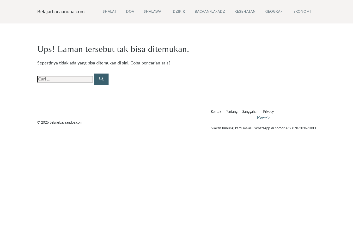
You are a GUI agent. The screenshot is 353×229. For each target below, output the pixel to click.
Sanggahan (250, 112)
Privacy (268, 112)
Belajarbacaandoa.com (61, 11)
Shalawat (153, 11)
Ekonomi (302, 11)
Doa (130, 11)
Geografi (274, 11)
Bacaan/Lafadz (210, 11)
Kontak (216, 112)
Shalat (109, 11)
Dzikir (179, 11)
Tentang (231, 112)
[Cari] (101, 79)
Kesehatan (245, 11)
